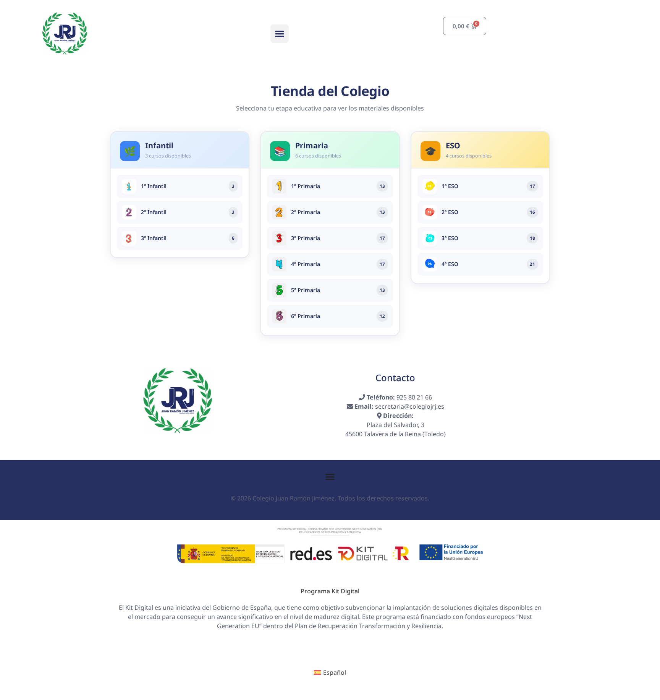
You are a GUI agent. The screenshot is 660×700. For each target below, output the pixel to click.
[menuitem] (330, 672)
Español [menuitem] (334, 672)
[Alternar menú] (330, 477)
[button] (279, 33)
